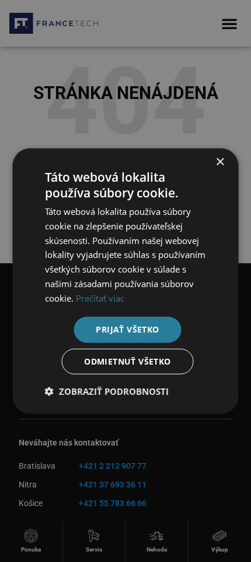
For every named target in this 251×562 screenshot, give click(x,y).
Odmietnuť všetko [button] (127, 361)
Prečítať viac (100, 297)
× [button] (219, 161)
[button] (107, 391)
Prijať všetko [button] (127, 329)
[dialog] (125, 281)
